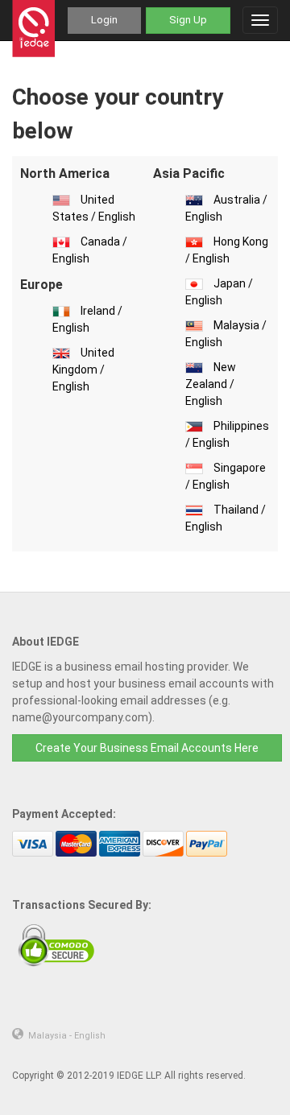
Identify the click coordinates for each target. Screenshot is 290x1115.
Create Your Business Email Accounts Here (147, 747)
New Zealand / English (210, 384)
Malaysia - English (67, 1035)
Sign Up (188, 20)
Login (104, 20)
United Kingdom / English (83, 369)
